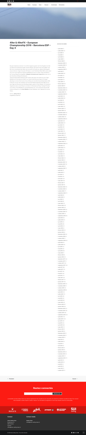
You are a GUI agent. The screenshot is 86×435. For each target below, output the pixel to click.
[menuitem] (77, 1)
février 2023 (61, 133)
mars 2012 (60, 368)
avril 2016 (60, 300)
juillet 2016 (60, 294)
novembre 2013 (61, 353)
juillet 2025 (60, 73)
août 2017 (60, 267)
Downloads (54, 4)
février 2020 (61, 205)
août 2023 (60, 120)
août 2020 (60, 195)
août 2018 (60, 242)
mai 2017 (60, 273)
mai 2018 (60, 248)
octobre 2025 (61, 67)
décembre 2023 (61, 112)
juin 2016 (60, 296)
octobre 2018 (61, 238)
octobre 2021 (61, 166)
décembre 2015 (61, 308)
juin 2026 (60, 52)
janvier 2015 (61, 331)
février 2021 (61, 182)
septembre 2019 (61, 215)
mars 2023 (60, 131)
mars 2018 (60, 252)
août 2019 (60, 217)
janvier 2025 (61, 85)
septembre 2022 (62, 143)
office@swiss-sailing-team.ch (14, 427)
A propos (34, 4)
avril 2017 (60, 275)
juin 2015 (60, 320)
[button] (8, 1)
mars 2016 (60, 302)
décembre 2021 (61, 162)
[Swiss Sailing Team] (9, 5)
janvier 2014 (61, 349)
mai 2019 (60, 224)
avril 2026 (60, 56)
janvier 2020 (61, 207)
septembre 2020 (62, 193)
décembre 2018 (61, 234)
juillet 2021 (60, 172)
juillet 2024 (60, 98)
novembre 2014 (61, 335)
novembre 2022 (61, 139)
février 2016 (61, 304)
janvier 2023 (61, 135)
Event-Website (25, 89)
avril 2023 (60, 129)
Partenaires (61, 4)
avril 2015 (60, 325)
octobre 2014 (61, 337)
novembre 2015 (61, 310)
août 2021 (60, 170)
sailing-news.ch (17, 93)
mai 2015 (60, 323)
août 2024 (60, 96)
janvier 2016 (61, 306)
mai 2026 (60, 54)
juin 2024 (60, 100)
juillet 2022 (60, 147)
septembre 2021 (61, 168)
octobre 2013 (61, 356)
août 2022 (60, 145)
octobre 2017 (61, 263)
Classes (46, 4)
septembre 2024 (62, 94)
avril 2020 (60, 201)
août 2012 (60, 366)
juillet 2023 (60, 122)
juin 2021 (60, 174)
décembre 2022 (61, 137)
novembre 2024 (61, 89)
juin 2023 (60, 125)
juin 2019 (60, 221)
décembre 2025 (61, 63)
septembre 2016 (61, 290)
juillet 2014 (60, 341)
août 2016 (60, 292)
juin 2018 (60, 246)
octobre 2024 (61, 92)
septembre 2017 (61, 265)
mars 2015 (60, 327)
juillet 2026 (60, 50)
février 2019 (61, 230)
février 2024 (61, 108)
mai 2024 (60, 102)
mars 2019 (60, 228)
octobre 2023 (61, 116)
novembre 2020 (61, 188)
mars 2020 (60, 203)
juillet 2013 (60, 362)
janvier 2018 (61, 257)
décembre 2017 (61, 259)
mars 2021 (60, 180)
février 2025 (61, 83)
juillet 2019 (60, 219)
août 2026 (60, 48)
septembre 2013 (61, 358)
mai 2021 (60, 176)
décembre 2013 (61, 351)
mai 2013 (60, 364)
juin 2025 (60, 75)
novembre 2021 (61, 164)
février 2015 (61, 329)
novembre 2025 (61, 65)
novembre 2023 (61, 114)
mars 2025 (60, 81)
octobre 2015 (61, 312)
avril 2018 (60, 250)
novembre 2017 (61, 261)
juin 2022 (60, 149)
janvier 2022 (61, 160)
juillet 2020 (60, 197)
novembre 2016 (61, 285)
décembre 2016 (61, 283)
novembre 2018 (61, 236)
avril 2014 (60, 345)
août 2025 (60, 71)
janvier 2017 (61, 281)
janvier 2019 (61, 232)
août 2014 (60, 339)
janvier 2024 (61, 110)
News (29, 4)
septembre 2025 (62, 69)
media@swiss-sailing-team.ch (33, 422)
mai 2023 (60, 127)
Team (40, 4)
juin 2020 (60, 199)
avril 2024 (60, 104)
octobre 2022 (61, 141)
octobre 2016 (61, 287)
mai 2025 (60, 77)
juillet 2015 (60, 318)
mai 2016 (60, 298)
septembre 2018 (61, 240)
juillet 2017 (60, 269)
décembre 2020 (61, 186)
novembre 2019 (61, 211)
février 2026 (61, 61)
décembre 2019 (61, 209)
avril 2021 (60, 178)
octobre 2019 (61, 213)
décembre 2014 (61, 333)
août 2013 (60, 360)
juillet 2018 (60, 244)
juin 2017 (60, 271)
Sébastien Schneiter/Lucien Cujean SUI (35, 74)
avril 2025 (60, 79)
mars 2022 (60, 155)
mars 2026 (60, 59)
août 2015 (60, 316)
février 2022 (61, 158)
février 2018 (61, 254)
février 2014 (61, 347)
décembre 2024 (61, 87)
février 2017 (61, 279)
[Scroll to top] (84, 432)
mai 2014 (60, 343)
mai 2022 (60, 151)
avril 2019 (60, 226)
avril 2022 (60, 153)
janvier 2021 (61, 184)
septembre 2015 (61, 314)
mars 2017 (60, 277)
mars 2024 (60, 106)
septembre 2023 (62, 118)
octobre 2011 (61, 370)
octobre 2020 (61, 191)
